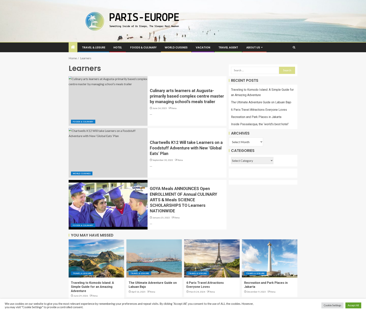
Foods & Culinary (143, 47)
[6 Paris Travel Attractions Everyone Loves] (212, 258)
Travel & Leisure (93, 47)
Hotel (117, 47)
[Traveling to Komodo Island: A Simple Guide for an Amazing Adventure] (96, 258)
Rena (174, 108)
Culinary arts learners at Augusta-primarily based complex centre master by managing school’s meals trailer (187, 96)
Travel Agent (228, 47)
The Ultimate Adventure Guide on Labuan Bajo (261, 102)
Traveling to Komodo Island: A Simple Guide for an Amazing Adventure (92, 287)
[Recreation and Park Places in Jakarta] (269, 258)
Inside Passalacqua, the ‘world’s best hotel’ (260, 124)
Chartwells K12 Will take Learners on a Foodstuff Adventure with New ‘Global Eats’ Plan (186, 148)
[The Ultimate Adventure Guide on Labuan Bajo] (154, 258)
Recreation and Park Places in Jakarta (256, 117)
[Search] (294, 47)
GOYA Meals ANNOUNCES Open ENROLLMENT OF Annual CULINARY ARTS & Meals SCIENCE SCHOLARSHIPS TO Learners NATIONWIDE (183, 199)
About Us (253, 47)
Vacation (203, 47)
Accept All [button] (353, 305)
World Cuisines (176, 47)
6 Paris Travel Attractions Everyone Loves (259, 109)
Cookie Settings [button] (332, 305)
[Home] (73, 47)
